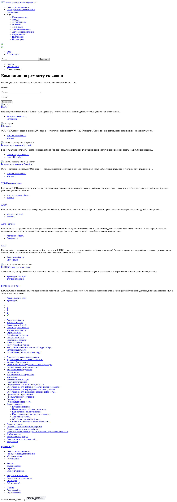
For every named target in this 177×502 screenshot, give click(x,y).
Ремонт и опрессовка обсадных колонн (30, 421)
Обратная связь (14, 493)
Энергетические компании (19, 478)
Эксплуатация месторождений (21, 439)
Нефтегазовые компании (18, 7)
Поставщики (18, 39)
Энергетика (12, 441)
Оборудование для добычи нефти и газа (25, 384)
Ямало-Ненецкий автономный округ (24, 352)
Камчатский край (15, 214)
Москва (10, 138)
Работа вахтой (13, 483)
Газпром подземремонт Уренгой (16, 145)
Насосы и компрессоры (18, 379)
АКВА (4, 205)
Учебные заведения (21, 29)
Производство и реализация (20, 394)
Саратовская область (16, 340)
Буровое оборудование (17, 362)
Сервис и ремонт (15, 424)
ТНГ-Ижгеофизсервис (11, 183)
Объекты (16, 24)
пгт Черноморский (15, 279)
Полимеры (12, 480)
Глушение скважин (21, 407)
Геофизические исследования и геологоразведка (29, 364)
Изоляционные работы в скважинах (29, 409)
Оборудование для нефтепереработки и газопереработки (33, 387)
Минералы (12, 377)
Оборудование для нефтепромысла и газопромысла (31, 389)
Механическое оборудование (20, 374)
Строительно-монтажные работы (22, 429)
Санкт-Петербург (15, 157)
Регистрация (13, 54)
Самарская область (15, 337)
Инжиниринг (13, 372)
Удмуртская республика (18, 195)
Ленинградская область (18, 154)
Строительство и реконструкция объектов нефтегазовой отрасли (37, 431)
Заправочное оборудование (19, 369)
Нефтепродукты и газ (17, 382)
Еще (9, 14)
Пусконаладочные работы (19, 402)
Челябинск (12, 119)
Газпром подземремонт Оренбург (17, 164)
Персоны (11, 468)
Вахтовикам (12, 12)
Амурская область (15, 236)
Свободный (12, 238)
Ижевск (10, 197)
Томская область (14, 342)
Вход (9, 52)
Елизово (11, 216)
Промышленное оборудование (21, 397)
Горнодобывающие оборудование (22, 367)
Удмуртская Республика (18, 345)
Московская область (16, 135)
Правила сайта (13, 490)
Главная (10, 64)
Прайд (4, 107)
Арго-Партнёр (8, 224)
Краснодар (12, 300)
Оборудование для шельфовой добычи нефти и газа (31, 392)
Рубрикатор (6, 446)
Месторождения (19, 17)
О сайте (10, 488)
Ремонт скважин (14, 404)
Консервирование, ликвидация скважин (31, 414)
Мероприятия (18, 34)
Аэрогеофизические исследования (23, 357)
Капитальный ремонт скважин (26, 412)
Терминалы (17, 27)
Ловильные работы (21, 417)
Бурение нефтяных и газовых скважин (25, 359)
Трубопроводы (19, 22)
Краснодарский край (16, 276)
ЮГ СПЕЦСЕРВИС (10, 286)
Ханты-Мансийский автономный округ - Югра (29, 347)
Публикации (18, 37)
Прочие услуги (14, 399)
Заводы (15, 19)
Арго (3, 245)
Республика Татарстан (17, 335)
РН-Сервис (6, 126)
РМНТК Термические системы (15, 267)
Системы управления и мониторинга (24, 426)
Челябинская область (16, 116)
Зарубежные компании (23, 32)
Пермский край (14, 332)
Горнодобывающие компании (21, 9)
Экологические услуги (17, 436)
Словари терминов (15, 471)
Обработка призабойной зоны (26, 419)
